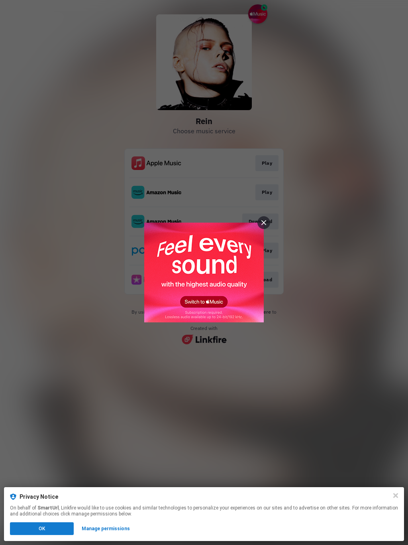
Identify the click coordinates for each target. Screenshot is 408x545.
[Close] (395, 495)
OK (42, 528)
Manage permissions (106, 528)
